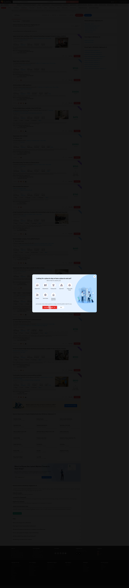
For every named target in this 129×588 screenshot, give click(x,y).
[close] (94, 276)
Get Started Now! (48, 307)
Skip (61, 307)
